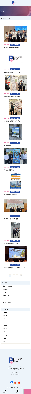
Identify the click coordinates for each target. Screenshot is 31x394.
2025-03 (5, 335)
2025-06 (5, 325)
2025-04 (5, 332)
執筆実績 (5, 289)
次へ (21, 275)
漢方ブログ (6, 295)
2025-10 (5, 312)
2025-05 (5, 328)
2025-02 (5, 338)
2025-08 (5, 319)
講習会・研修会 (7, 302)
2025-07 (5, 322)
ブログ (4, 292)
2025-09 (5, 315)
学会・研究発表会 (7, 286)
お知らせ (5, 299)
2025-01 (5, 341)
